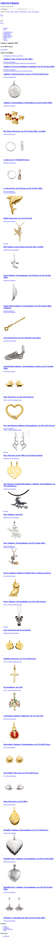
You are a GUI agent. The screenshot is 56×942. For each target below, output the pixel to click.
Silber (12, 11)
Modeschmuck (23, 11)
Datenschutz (6, 927)
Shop (5, 29)
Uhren (29, 11)
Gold (8, 11)
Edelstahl (17, 11)
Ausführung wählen (17, 400)
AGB (5, 930)
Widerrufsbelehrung (8, 929)
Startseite (6, 28)
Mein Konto (6, 936)
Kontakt (5, 926)
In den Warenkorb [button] (11, 62)
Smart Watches (35, 11)
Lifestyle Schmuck (10, 3)
